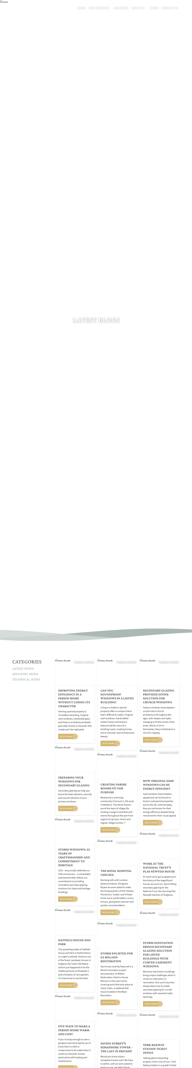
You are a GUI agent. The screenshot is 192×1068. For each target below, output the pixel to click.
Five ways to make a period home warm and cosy (74, 1030)
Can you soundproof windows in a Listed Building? (117, 696)
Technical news (26, 679)
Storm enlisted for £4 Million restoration (116, 957)
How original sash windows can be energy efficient (158, 784)
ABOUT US (138, 7)
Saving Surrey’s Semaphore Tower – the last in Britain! (116, 1047)
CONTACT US (170, 7)
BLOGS (154, 7)
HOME (81, 7)
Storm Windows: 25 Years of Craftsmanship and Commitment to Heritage (74, 857)
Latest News (23, 668)
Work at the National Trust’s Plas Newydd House (159, 867)
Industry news (25, 674)
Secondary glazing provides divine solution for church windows (158, 696)
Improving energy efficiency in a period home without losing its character (74, 698)
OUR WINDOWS (99, 7)
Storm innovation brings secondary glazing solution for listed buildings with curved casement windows (158, 954)
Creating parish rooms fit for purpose (113, 788)
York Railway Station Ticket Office (155, 1048)
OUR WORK (121, 7)
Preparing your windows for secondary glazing (74, 781)
